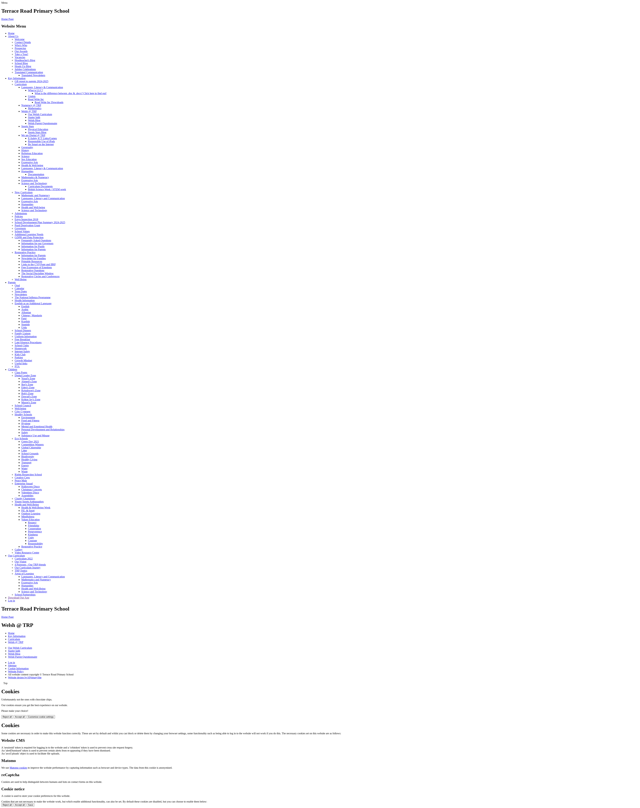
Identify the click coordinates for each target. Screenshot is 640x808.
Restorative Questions (32, 270)
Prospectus (20, 48)
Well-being (20, 408)
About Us (13, 36)
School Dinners (23, 330)
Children (12, 369)
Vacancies (20, 57)
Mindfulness (27, 516)
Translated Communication (29, 72)
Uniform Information (26, 336)
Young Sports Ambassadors (29, 501)
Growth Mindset (23, 360)
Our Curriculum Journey (27, 567)
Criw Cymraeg (22, 411)
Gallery (18, 549)
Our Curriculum (16, 555)
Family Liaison (22, 333)
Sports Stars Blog (37, 132)
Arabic (24, 309)
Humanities (27, 171)
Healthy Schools (23, 414)
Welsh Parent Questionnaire (42, 123)
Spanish (25, 324)
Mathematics (34, 108)
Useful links (21, 363)
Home (11, 33)
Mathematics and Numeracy (36, 579)
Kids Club (20, 354)
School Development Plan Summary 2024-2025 (40, 222)
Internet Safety (22, 351)
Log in (11, 600)
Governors (20, 228)
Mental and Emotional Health (36, 426)
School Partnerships (25, 594)
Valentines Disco (30, 492)
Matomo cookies (18, 767)
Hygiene (25, 423)
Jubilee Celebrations (25, 69)
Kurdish (25, 321)
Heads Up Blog (23, 66)
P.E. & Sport (27, 510)
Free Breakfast (22, 339)
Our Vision (20, 561)
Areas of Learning (24, 573)
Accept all (20, 717)
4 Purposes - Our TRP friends (30, 564)
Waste (24, 471)
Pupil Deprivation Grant (27, 225)
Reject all (7, 717)
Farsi (23, 318)
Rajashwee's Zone (30, 390)
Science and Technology (34, 183)
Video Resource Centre (27, 552)
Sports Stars (27, 126)
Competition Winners (32, 444)
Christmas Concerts (31, 489)
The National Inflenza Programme (32, 297)
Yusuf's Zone (28, 378)
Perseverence (35, 531)
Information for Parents (33, 249)
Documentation (36, 174)
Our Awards (21, 51)
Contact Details (23, 42)
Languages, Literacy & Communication (42, 87)
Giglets (32, 96)
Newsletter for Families (33, 258)
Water (24, 468)
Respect (32, 522)
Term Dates (21, 291)
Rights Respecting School (28, 474)
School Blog (21, 63)
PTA (17, 366)
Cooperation (34, 528)
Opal (17, 285)
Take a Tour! (21, 54)
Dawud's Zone (29, 396)
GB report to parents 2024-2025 (31, 81)
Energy (25, 465)
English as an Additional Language (33, 303)
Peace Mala (21, 480)
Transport (26, 462)
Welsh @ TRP (29, 111)
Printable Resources (31, 261)
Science (25, 156)
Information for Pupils (32, 246)
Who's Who (21, 45)
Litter (24, 450)
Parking (19, 357)
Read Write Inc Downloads (49, 102)
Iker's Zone (27, 384)
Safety (24, 432)
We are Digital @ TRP (33, 135)
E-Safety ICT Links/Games (42, 138)
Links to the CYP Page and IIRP (38, 264)
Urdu (24, 327)
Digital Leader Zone (25, 375)
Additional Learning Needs (29, 234)
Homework (21, 348)
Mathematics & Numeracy (35, 177)
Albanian (26, 312)
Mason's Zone (28, 402)
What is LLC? (35, 90)
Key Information (17, 78)
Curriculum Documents (40, 186)
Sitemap (12, 665)
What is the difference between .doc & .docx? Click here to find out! (70, 93)
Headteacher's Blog (25, 60)
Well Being (20, 279)
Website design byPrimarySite (25, 677)
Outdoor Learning (30, 513)
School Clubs (22, 345)
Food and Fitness (30, 420)
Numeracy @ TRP (31, 105)
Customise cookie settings (41, 717)
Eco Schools (21, 438)
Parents (12, 282)
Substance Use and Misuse (35, 435)
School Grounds (29, 453)
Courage (32, 540)
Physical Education (38, 129)
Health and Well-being (33, 207)
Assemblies (27, 495)
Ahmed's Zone (29, 381)
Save (30, 805)
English (25, 306)
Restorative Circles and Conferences (40, 276)
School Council (23, 405)
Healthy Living (29, 459)
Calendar (19, 288)
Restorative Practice (25, 252)
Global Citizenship (31, 447)
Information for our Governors (37, 243)
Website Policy (16, 671)
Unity (31, 537)
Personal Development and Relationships (42, 429)
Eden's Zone (27, 387)
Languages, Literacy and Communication (43, 198)
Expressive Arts (29, 162)
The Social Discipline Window (37, 273)
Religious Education (32, 153)
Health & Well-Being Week (35, 507)
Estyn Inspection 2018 (26, 219)
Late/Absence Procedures (28, 342)
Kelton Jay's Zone (30, 399)
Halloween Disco (30, 486)
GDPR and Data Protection (29, 237)
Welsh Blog (34, 120)
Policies (19, 216)
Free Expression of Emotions (36, 267)
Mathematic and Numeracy (35, 195)
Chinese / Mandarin (31, 315)
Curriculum (21, 84)
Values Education (30, 519)
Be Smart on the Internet (41, 144)
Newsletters (21, 294)
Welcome (19, 39)
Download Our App (18, 597)
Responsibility (35, 543)
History (25, 150)
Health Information (25, 300)
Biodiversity (27, 456)
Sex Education (29, 159)
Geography (27, 147)
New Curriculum (23, 192)
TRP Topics (21, 570)
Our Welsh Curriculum (40, 114)
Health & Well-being (32, 165)
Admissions (21, 213)
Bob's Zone (27, 393)
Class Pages (21, 372)
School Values (22, 231)
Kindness (33, 534)
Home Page (7, 19)
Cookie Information (18, 668)
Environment (28, 417)
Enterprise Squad (24, 483)
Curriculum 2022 (24, 558)
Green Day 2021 (30, 441)
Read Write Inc (36, 99)
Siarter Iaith (34, 117)
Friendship (33, 525)
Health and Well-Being (27, 504)
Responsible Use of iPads (41, 141)
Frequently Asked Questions (36, 240)
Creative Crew (22, 477)
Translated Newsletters (33, 75)
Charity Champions (25, 498)
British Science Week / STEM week (47, 189)
